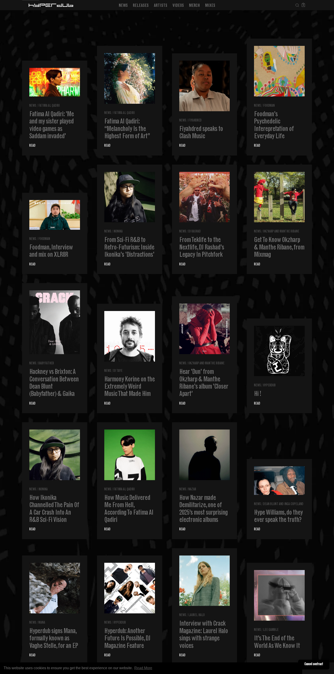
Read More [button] (143, 668)
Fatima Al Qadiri (49, 106)
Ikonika (118, 231)
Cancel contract (313, 664)
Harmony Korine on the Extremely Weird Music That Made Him (129, 387)
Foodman (269, 106)
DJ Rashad (194, 231)
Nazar (192, 489)
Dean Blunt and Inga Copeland (283, 504)
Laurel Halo (196, 615)
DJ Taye (117, 371)
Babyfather (46, 363)
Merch (194, 6)
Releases (141, 6)
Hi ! (257, 394)
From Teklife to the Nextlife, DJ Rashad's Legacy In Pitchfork (201, 248)
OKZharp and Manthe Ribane (281, 231)
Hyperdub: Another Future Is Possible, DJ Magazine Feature (127, 639)
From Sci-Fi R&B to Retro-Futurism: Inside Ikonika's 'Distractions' (129, 248)
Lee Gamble (271, 630)
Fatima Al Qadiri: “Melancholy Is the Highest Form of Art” (127, 129)
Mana (41, 623)
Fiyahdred (195, 120)
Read (32, 146)
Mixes (210, 6)
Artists (160, 6)
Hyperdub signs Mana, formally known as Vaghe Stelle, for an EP (53, 639)
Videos (178, 6)
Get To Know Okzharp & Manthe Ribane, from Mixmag (279, 248)
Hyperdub (269, 385)
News (123, 6)
